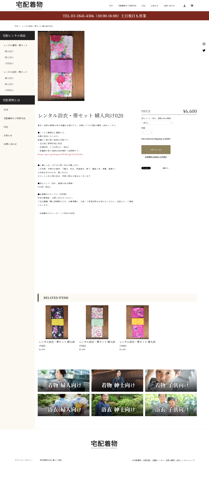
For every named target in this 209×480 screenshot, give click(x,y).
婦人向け (9, 51)
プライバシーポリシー (24, 460)
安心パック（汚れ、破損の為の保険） (156, 118)
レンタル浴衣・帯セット (15, 71)
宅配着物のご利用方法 (127, 6)
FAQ (144, 6)
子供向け (9, 63)
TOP (111, 6)
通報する (165, 168)
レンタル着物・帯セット (15, 45)
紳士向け (9, 57)
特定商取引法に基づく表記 (51, 460)
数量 (143, 128)
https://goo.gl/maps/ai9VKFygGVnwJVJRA (60, 154)
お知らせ (154, 6)
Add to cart (156, 149)
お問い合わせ (169, 6)
